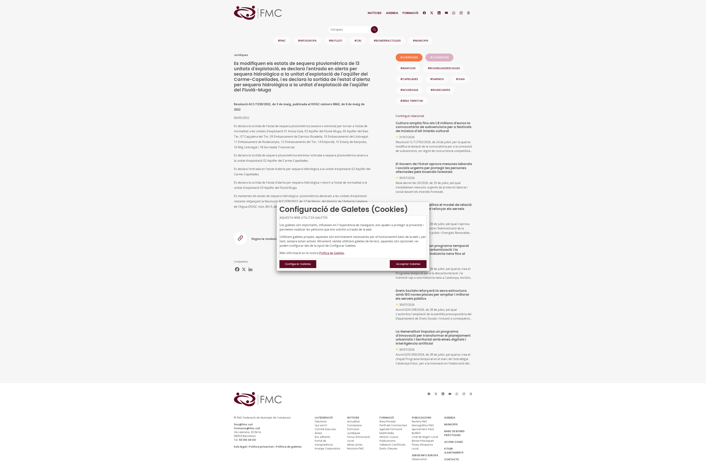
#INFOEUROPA (307, 40)
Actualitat (353, 421)
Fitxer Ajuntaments (453, 450)
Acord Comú (453, 442)
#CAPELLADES (409, 79)
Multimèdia (386, 433)
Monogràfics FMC (423, 425)
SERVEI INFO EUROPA (425, 455)
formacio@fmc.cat (247, 428)
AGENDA (449, 417)
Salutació (321, 421)
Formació (410, 13)
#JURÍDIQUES (409, 57)
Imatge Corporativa (327, 448)
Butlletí (416, 433)
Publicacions (387, 441)
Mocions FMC (355, 448)
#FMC (282, 40)
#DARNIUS (437, 79)
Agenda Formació (390, 429)
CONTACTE (451, 459)
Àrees (318, 433)
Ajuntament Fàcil (423, 429)
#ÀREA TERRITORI (411, 101)
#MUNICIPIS (420, 40)
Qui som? (321, 425)
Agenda (392, 13)
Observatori (419, 459)
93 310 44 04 (247, 440)
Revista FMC (419, 421)
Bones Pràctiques (423, 441)
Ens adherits (322, 437)
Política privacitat (261, 447)
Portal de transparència (324, 443)
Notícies (374, 13)
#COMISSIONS (439, 57)
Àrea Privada (387, 421)
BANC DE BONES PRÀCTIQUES (454, 433)
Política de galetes (289, 447)
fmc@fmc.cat (243, 424)
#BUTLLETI (335, 40)
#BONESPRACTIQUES (387, 40)
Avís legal (240, 447)
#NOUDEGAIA (409, 90)
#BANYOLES (408, 68)
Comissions (354, 425)
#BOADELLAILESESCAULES (444, 68)
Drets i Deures (388, 448)
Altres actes (354, 445)
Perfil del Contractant (393, 425)
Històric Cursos (388, 437)
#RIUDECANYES (440, 90)
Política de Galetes (331, 253)
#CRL (357, 40)
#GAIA (460, 79)
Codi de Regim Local (425, 437)
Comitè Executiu (325, 429)
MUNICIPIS (451, 424)
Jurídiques (353, 433)
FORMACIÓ (386, 417)
